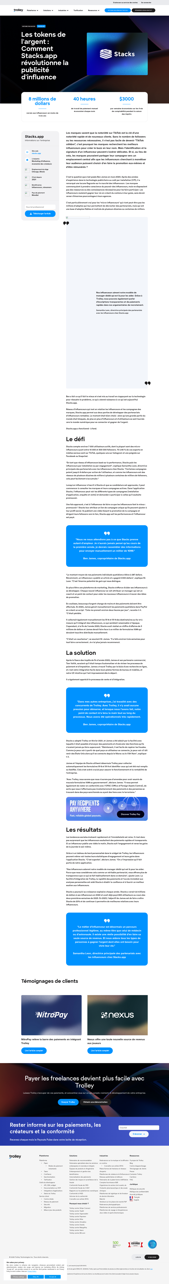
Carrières (133, 1177)
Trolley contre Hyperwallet (78, 1214)
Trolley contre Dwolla (76, 1225)
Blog (131, 1163)
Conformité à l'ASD (76, 1193)
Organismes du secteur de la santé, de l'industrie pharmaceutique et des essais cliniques (113, 1188)
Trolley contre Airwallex (77, 1222)
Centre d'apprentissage (138, 1166)
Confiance (47, 1174)
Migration (47, 1207)
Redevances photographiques (110, 1204)
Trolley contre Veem (76, 1230)
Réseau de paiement (51, 1202)
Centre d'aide (48, 1199)
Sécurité (47, 1204)
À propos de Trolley (136, 1160)
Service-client (44, 1196)
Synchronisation (49, 1177)
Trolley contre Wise (76, 1219)
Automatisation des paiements (80, 1177)
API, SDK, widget (50, 1185)
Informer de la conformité (78, 1196)
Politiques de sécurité (137, 1189)
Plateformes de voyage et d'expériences (113, 1210)
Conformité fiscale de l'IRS (78, 1185)
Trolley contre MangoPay (78, 1227)
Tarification (48, 1180)
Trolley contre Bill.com (77, 1233)
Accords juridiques (136, 1194)
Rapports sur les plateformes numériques (83, 1191)
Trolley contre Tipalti (76, 1211)
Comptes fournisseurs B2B (109, 1182)
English (136, 1200)
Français (137, 1197)
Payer (46, 1163)
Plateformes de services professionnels (113, 1207)
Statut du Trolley (49, 1193)
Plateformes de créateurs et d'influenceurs (114, 1174)
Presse (132, 1171)
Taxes (46, 1171)
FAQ (131, 1180)
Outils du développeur (47, 1182)
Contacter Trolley (136, 1174)
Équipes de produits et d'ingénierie (81, 1169)
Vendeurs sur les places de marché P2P (113, 1202)
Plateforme (43, 1160)
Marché (102, 1199)
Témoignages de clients (138, 1169)
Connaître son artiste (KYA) (78, 1199)
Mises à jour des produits (52, 1210)
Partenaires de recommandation (80, 1160)
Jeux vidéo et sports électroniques (112, 1213)
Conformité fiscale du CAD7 (79, 1188)
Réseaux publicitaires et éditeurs (111, 1177)
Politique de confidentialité (139, 1192)
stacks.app (36, 153)
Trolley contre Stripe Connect (79, 1208)
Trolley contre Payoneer (77, 1216)
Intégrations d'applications (53, 1191)
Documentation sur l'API (52, 1188)
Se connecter (146, 2)
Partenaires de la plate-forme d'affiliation (114, 1180)
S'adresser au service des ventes (125, 2)
